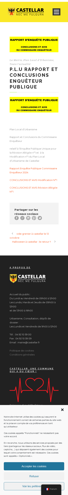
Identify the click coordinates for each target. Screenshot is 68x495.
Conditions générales (22, 354)
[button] (62, 410)
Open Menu (56, 11)
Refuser (34, 476)
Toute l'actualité (20, 64)
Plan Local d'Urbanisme (38, 60)
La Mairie (16, 60)
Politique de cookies (22, 350)
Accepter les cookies (34, 466)
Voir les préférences (34, 486)
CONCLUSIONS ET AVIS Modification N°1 (33, 180)
